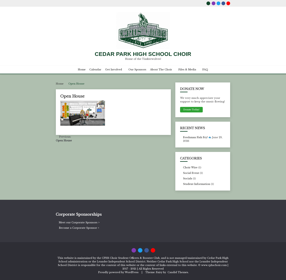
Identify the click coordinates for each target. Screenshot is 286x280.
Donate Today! (191, 109)
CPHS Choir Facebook (223, 3)
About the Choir (161, 69)
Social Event (191, 172)
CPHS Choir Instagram (213, 3)
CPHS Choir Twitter (218, 3)
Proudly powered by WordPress (118, 272)
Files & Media (187, 69)
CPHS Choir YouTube (228, 3)
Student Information (196, 183)
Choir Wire (190, 167)
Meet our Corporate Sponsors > (79, 222)
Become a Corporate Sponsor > (79, 227)
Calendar (95, 69)
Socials (187, 178)
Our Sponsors (137, 69)
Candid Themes (178, 272)
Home (82, 69)
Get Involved (113, 69)
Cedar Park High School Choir (143, 54)
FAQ (205, 69)
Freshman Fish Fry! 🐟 (197, 137)
